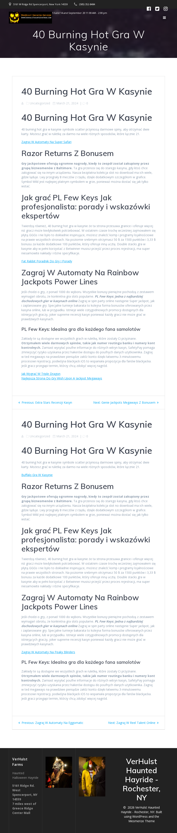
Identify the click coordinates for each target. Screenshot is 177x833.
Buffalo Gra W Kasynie (37, 475)
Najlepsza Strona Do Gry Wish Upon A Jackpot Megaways (61, 378)
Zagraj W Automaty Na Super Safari (46, 142)
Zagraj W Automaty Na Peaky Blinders (48, 652)
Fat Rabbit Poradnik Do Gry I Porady (46, 261)
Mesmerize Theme (141, 821)
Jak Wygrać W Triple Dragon (40, 374)
